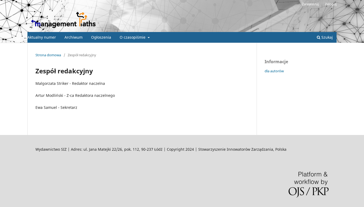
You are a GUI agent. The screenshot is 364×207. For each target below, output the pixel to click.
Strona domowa (48, 55)
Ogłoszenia (101, 37)
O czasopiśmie (133, 37)
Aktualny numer (41, 37)
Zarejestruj (310, 4)
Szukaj (326, 37)
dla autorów (274, 71)
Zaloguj (331, 4)
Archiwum (73, 37)
